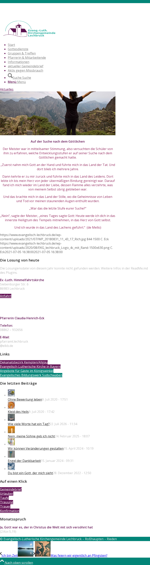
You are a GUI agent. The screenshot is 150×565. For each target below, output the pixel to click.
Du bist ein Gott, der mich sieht (30, 473)
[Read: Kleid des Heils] (11, 407)
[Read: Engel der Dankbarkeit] (11, 456)
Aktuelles (6, 89)
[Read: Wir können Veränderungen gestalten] (11, 444)
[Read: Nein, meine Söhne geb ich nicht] (11, 432)
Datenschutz (17, 14)
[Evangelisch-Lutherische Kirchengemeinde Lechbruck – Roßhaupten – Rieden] (29, 37)
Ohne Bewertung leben (25, 399)
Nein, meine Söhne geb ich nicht (31, 436)
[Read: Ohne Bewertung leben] (11, 395)
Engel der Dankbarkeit (24, 461)
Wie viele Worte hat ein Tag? (29, 424)
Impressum (16, 9)
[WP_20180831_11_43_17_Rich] (57, 134)
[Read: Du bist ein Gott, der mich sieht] (11, 469)
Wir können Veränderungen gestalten (36, 448)
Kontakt (14, 5)
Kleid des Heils (18, 412)
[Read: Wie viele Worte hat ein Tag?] (11, 420)
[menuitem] (79, 5)
